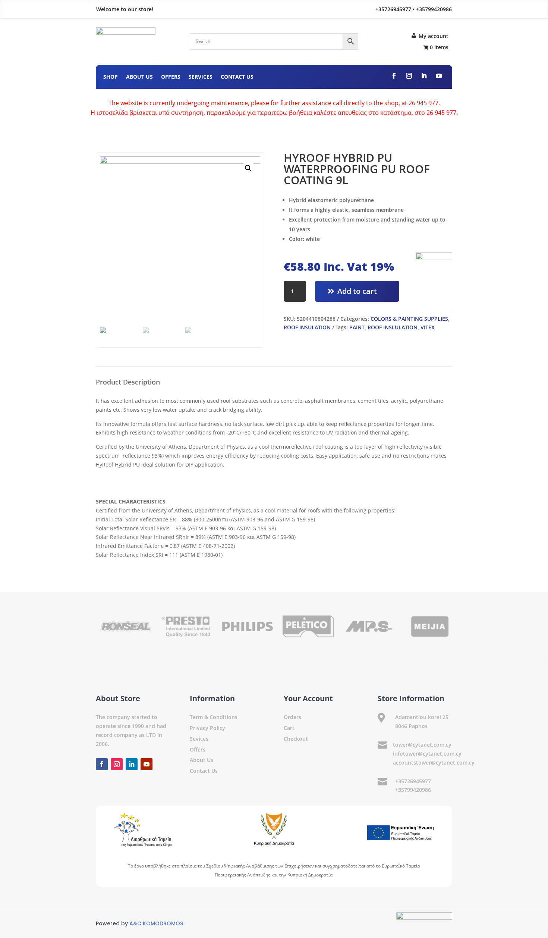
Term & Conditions (213, 717)
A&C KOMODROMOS (156, 923)
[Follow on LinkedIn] (424, 76)
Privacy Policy (207, 727)
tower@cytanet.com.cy (422, 744)
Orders (292, 717)
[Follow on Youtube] (439, 76)
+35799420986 (413, 789)
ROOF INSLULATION (393, 327)
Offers (170, 77)
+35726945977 (413, 781)
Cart (289, 727)
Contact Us (237, 77)
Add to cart (357, 291)
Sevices (199, 738)
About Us (139, 77)
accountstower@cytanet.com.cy (434, 762)
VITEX (428, 327)
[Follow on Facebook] (394, 76)
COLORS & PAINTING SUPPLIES (409, 318)
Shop (110, 77)
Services (200, 77)
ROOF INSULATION (307, 327)
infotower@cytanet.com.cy (427, 753)
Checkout (296, 738)
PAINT (357, 327)
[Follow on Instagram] (409, 76)
